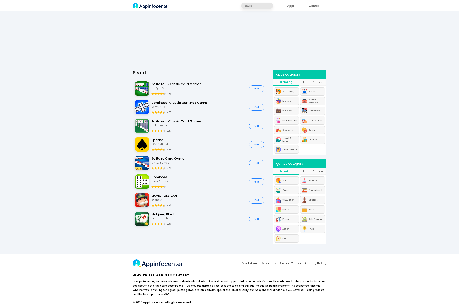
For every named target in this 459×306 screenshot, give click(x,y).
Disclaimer (250, 263)
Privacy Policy (315, 263)
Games (314, 6)
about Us (269, 263)
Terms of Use (290, 263)
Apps (291, 6)
